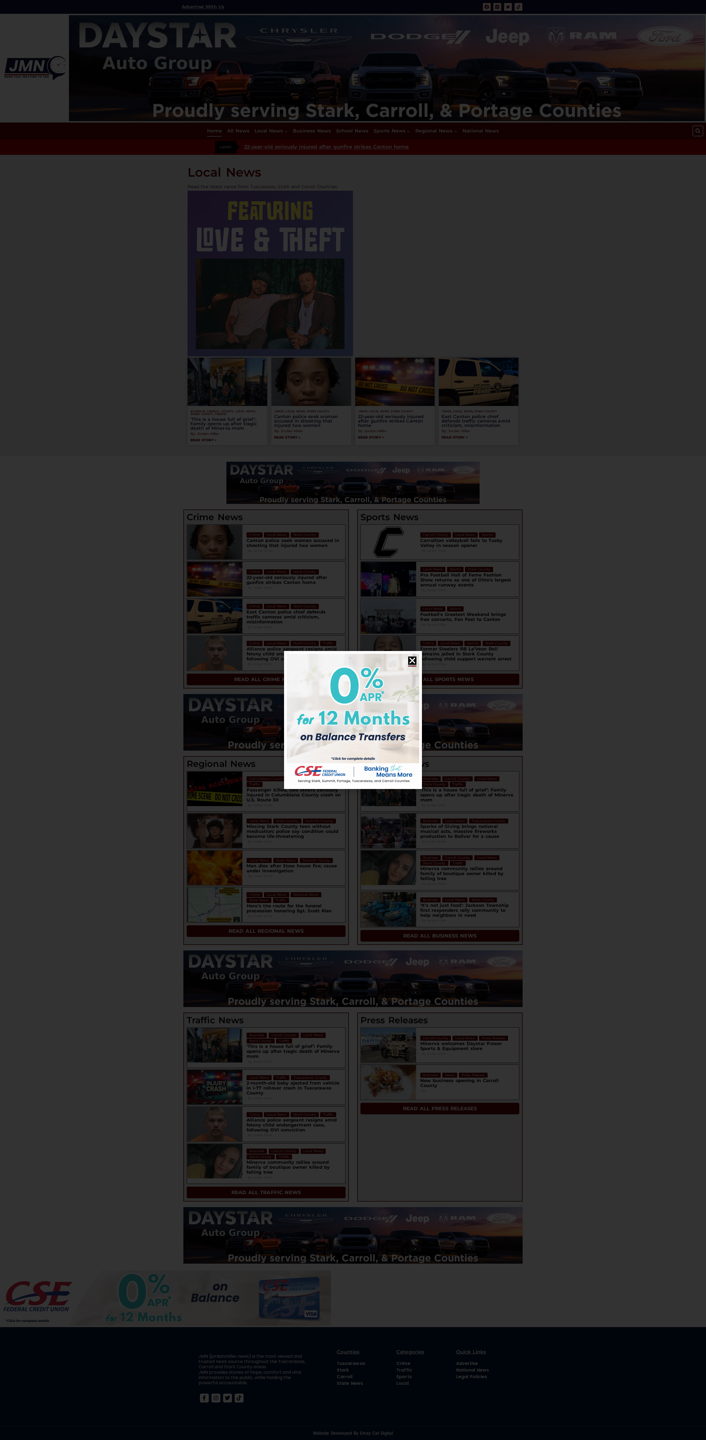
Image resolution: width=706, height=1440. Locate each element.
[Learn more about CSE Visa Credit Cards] (353, 720)
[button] (412, 661)
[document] (353, 720)
